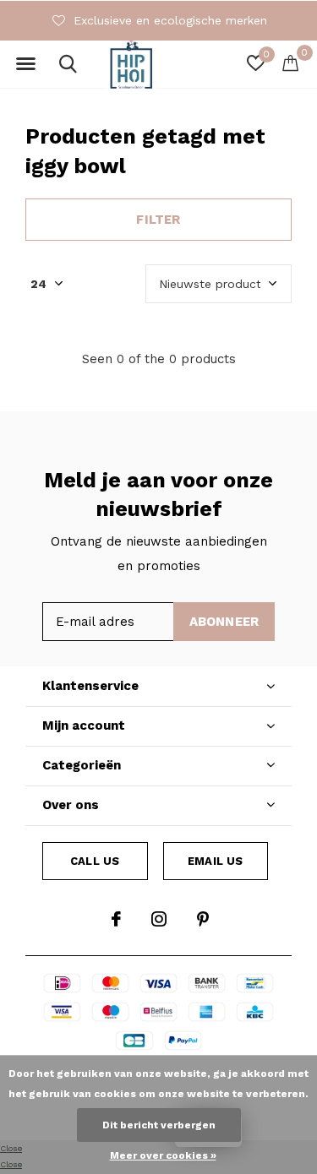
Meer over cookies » (163, 1155)
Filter (158, 219)
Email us (215, 861)
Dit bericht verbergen (159, 1125)
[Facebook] (116, 919)
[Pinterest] (203, 919)
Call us (94, 861)
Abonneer (224, 621)
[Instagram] (159, 919)
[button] (25, 64)
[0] (290, 62)
